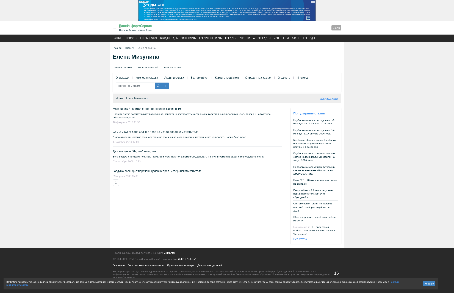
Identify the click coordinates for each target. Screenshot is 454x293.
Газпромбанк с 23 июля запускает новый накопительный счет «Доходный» (313, 194)
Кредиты (231, 38)
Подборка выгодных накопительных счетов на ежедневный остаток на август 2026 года (314, 170)
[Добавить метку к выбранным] (165, 86)
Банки (117, 38)
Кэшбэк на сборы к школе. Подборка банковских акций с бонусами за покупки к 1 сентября (314, 143)
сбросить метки (329, 98)
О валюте (284, 77)
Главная (117, 48)
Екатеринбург (199, 77)
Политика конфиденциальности (146, 265)
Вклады (165, 38)
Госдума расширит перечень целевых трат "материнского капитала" (158, 171)
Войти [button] (336, 27)
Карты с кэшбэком (227, 77)
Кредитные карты (210, 38)
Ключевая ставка (146, 77)
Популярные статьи (309, 113)
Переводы (308, 38)
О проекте (119, 265)
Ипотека (244, 38)
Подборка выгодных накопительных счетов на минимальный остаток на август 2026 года (314, 157)
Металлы (293, 38)
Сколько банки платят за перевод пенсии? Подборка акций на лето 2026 (312, 207)
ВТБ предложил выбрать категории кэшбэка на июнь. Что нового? (314, 230)
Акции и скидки (174, 77)
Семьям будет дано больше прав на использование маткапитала (155, 131)
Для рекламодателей (209, 265)
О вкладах (122, 77)
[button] (114, 28)
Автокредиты (262, 38)
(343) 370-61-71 (187, 259)
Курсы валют (148, 38)
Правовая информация (181, 265)
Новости (131, 38)
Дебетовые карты (184, 38)
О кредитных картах (258, 77)
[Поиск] (158, 86)
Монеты (278, 38)
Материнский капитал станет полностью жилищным (147, 108)
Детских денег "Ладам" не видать (134, 151)
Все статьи (300, 239)
